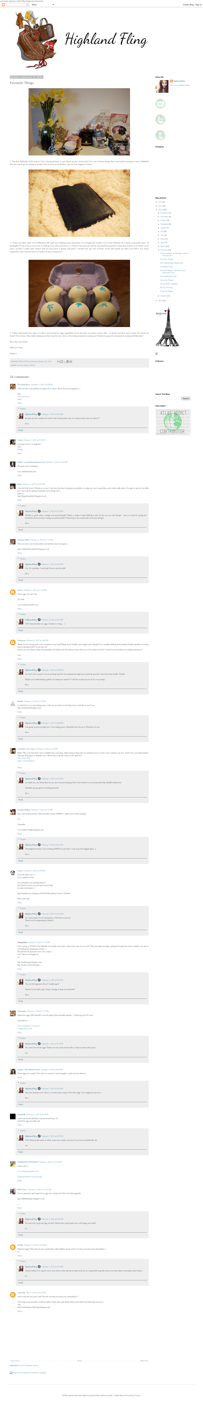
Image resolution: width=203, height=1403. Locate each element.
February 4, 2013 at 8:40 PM (52, 1070)
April (162, 242)
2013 (160, 210)
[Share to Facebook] (67, 361)
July (162, 231)
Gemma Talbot (23, 540)
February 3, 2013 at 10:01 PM (34, 484)
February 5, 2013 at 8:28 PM (52, 670)
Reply (19, 403)
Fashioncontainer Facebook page (29, 1177)
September (164, 224)
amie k (20, 590)
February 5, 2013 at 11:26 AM (39, 1189)
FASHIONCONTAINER (27, 1162)
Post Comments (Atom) (29, 1365)
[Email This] (58, 361)
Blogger (137, 1395)
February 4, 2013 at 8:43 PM (37, 1114)
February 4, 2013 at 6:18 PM (34, 871)
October (163, 220)
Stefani (20, 1245)
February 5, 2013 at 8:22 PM (52, 414)
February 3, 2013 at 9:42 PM (56, 462)
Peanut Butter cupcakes (169, 284)
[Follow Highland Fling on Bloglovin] (167, 346)
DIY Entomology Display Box (171, 263)
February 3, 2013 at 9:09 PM (42, 385)
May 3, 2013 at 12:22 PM (36, 1293)
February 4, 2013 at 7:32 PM (39, 942)
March (163, 246)
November (164, 217)
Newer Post (15, 1361)
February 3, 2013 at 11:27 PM (41, 540)
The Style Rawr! (23, 396)
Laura (20, 871)
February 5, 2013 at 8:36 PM (52, 1219)
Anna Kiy (21, 1293)
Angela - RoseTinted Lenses (28, 1070)
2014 (160, 206)
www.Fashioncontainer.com (27, 1171)
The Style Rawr (23, 385)
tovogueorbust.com (24, 1028)
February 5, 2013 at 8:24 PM (52, 511)
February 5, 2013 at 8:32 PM (52, 914)
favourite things (22, 365)
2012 (160, 300)
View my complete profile (180, 85)
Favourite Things (166, 259)
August (163, 228)
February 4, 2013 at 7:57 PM (38, 1011)
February (164, 250)
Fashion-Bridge (23, 810)
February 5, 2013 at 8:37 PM (52, 1267)
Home (79, 1361)
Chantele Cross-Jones (26, 749)
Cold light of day (166, 267)
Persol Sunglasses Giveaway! (28, 1026)
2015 (160, 202)
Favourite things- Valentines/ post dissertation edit (172, 271)
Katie (19, 484)
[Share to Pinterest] (70, 361)
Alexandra (21, 1011)
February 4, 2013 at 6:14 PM (42, 810)
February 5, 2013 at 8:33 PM (52, 980)
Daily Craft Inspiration (25, 761)
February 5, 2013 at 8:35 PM (52, 1136)
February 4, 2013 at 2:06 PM (37, 640)
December (164, 213)
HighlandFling (31, 414)
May (162, 239)
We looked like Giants (168, 276)
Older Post (144, 1361)
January (163, 296)
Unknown (21, 640)
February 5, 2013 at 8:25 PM (52, 564)
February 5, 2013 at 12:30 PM (35, 1245)
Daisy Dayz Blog (23, 758)
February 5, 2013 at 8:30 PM (52, 779)
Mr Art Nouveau (166, 287)
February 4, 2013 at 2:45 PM (35, 701)
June (162, 235)
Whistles (32, 365)
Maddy (20, 701)
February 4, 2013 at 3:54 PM (47, 749)
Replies (23, 409)
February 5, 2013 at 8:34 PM (52, 1044)
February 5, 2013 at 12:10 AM (50, 1162)
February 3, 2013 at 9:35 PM (34, 440)
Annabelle (21, 1114)
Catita (20, 440)
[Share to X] (64, 361)
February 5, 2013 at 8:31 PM (52, 845)
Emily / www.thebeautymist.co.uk (31, 462)
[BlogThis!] (61, 361)
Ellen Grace (22, 1189)
